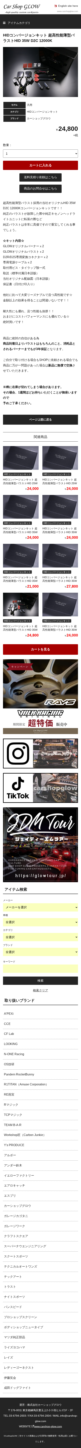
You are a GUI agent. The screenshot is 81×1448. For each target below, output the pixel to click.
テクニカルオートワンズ (20, 1266)
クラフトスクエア (16, 1236)
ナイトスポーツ (14, 1296)
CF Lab (9, 1033)
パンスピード (13, 1307)
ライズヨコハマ (14, 1347)
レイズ (8, 1357)
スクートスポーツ (16, 1256)
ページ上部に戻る (40, 419)
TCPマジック (13, 1114)
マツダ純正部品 (14, 1337)
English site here (68, 5)
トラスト (10, 1286)
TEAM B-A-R (12, 1125)
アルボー (10, 1155)
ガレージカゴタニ (16, 1216)
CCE (7, 1023)
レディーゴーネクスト (19, 1367)
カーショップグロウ (17, 1205)
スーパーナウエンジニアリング (25, 1246)
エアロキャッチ (14, 1185)
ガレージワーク (14, 1226)
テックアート (13, 1276)
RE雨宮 (9, 1094)
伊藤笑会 (10, 1377)
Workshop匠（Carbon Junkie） (25, 1135)
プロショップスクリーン (20, 1317)
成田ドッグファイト (17, 1387)
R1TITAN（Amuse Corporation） (26, 1084)
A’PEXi (9, 1013)
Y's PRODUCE (14, 1145)
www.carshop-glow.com (48, 1426)
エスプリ (10, 1195)
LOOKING (11, 1044)
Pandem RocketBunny (19, 1074)
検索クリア (40, 990)
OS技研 (9, 1064)
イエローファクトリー (19, 1175)
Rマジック (11, 1104)
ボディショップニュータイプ (23, 1327)
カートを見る (40, 649)
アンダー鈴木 (13, 1165)
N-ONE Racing (14, 1054)
